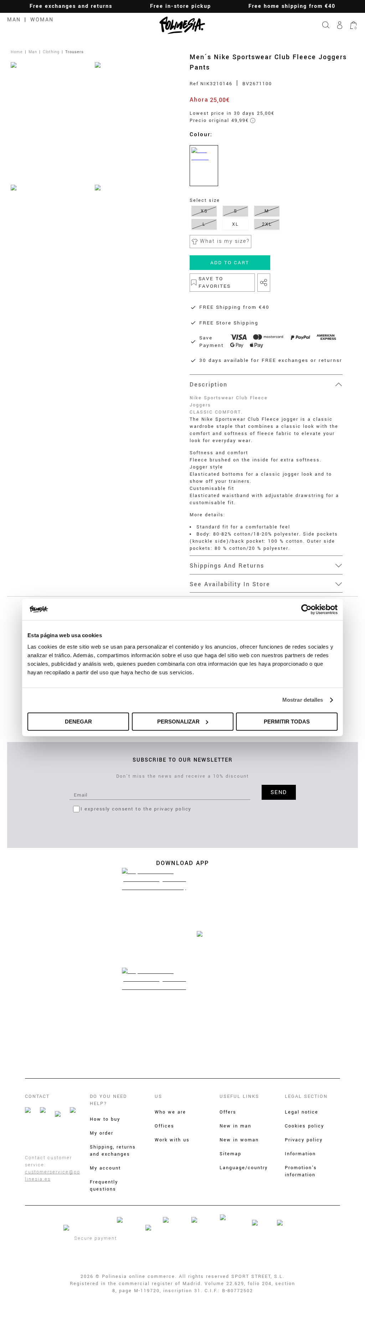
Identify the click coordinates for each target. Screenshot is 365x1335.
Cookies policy (304, 1126)
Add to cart (229, 262)
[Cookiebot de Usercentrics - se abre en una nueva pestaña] (306, 609)
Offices (164, 1126)
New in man (235, 1126)
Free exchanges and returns (71, 6)
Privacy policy (304, 1140)
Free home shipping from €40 (291, 6)
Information (300, 1154)
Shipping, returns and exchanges (113, 1150)
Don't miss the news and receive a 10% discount (182, 776)
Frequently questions (104, 1185)
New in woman (239, 1140)
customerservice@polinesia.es (52, 1175)
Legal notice (301, 1112)
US (158, 1096)
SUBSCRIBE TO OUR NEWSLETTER (183, 760)
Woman (41, 20)
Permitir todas (287, 721)
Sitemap (230, 1154)
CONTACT (37, 1096)
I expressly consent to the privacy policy (136, 808)
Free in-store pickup (180, 6)
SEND (279, 792)
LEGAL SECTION (306, 1096)
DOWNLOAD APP (182, 863)
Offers (228, 1112)
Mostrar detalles (302, 700)
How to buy (105, 1119)
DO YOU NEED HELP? (108, 1100)
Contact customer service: (48, 1161)
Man (14, 20)
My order (101, 1133)
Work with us (172, 1140)
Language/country (244, 1168)
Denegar (78, 721)
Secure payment (95, 1238)
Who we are (170, 1112)
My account (105, 1168)
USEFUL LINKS (239, 1096)
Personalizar (178, 721)
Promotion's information (301, 1171)
